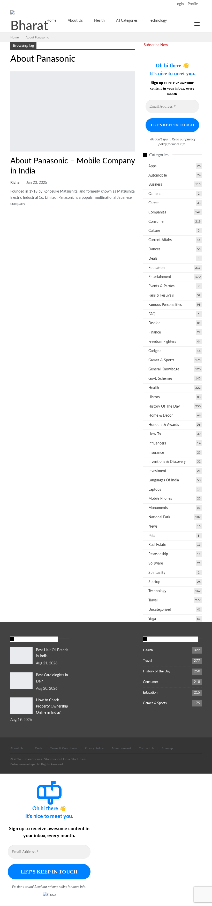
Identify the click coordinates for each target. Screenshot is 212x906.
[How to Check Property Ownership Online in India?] (21, 705)
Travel (152, 600)
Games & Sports (161, 360)
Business (155, 184)
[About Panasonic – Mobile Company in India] (72, 111)
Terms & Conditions (63, 748)
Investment (157, 471)
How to (154, 434)
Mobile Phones (160, 498)
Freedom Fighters (162, 342)
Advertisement (121, 748)
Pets (151, 536)
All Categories (127, 20)
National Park (159, 517)
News (152, 526)
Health (99, 20)
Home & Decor (160, 415)
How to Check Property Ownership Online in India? (52, 706)
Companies (12, 151)
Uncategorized (159, 609)
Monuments (158, 508)
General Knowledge (163, 369)
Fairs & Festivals (161, 295)
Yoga (152, 619)
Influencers (157, 443)
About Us (75, 20)
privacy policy (57, 887)
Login (180, 4)
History (154, 397)
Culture (154, 231)
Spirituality (156, 573)
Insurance (156, 453)
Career (153, 203)
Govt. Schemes (160, 378)
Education (156, 268)
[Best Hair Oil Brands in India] (21, 655)
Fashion (154, 323)
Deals (152, 258)
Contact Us (146, 748)
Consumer (156, 222)
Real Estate (157, 545)
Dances (154, 249)
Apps (152, 166)
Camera (154, 194)
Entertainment (159, 277)
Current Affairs (160, 240)
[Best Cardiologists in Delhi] (21, 680)
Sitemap (167, 748)
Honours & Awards (163, 425)
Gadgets (154, 351)
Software (155, 563)
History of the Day (164, 406)
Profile (193, 4)
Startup (154, 582)
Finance (154, 332)
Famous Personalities (165, 305)
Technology (158, 20)
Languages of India (163, 480)
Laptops (154, 489)
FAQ (151, 314)
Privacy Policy (94, 748)
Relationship (158, 554)
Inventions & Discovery (167, 462)
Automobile (157, 175)
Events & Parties (161, 286)
